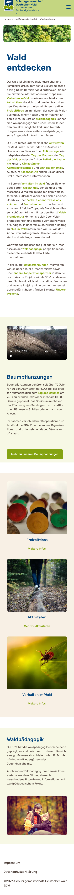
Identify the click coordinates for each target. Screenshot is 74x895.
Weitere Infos (37, 548)
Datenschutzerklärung (20, 872)
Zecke (30, 200)
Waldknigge (30, 187)
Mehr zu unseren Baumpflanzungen (35, 454)
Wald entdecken (47, 19)
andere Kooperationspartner (32, 273)
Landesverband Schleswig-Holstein (20, 19)
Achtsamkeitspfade (20, 167)
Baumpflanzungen (36, 264)
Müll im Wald (19, 229)
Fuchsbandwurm (35, 204)
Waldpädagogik (46, 118)
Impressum (11, 863)
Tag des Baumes (42, 155)
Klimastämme (31, 163)
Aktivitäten (14, 102)
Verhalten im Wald (18, 98)
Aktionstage (51, 151)
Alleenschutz (30, 171)
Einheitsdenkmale (51, 167)
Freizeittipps (15, 110)
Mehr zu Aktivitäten (37, 626)
